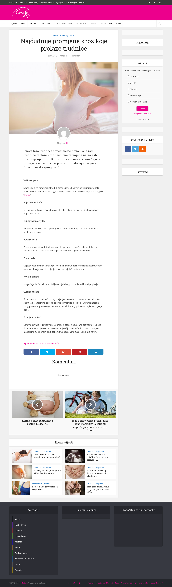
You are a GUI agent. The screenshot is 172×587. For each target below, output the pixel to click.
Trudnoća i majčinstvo (63, 23)
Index (27, 194)
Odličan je (134, 76)
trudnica (42, 343)
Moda (23, 23)
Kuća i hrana (81, 23)
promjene (30, 343)
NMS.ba (25, 583)
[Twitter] (135, 149)
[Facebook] (128, 149)
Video (118, 23)
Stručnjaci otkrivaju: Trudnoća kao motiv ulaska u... (97, 473)
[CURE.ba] (21, 13)
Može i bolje (135, 95)
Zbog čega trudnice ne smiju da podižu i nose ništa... (98, 489)
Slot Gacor (23, 2)
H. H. (67, 56)
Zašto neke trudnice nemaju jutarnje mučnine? (47, 455)
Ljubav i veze (45, 23)
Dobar (132, 83)
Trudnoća (54, 343)
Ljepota (14, 23)
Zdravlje (33, 23)
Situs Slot (13, 2)
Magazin (93, 23)
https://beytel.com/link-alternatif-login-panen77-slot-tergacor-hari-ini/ (57, 2)
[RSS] (142, 149)
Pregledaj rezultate (142, 113)
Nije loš (133, 89)
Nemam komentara (138, 101)
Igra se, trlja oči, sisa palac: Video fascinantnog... (47, 472)
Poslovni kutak (106, 23)
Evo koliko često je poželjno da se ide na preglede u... (97, 457)
